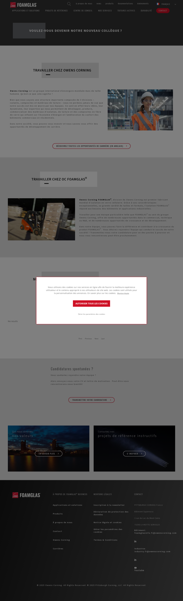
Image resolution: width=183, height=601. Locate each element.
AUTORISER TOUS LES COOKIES (91, 303)
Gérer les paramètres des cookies (91, 314)
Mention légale (123, 293)
